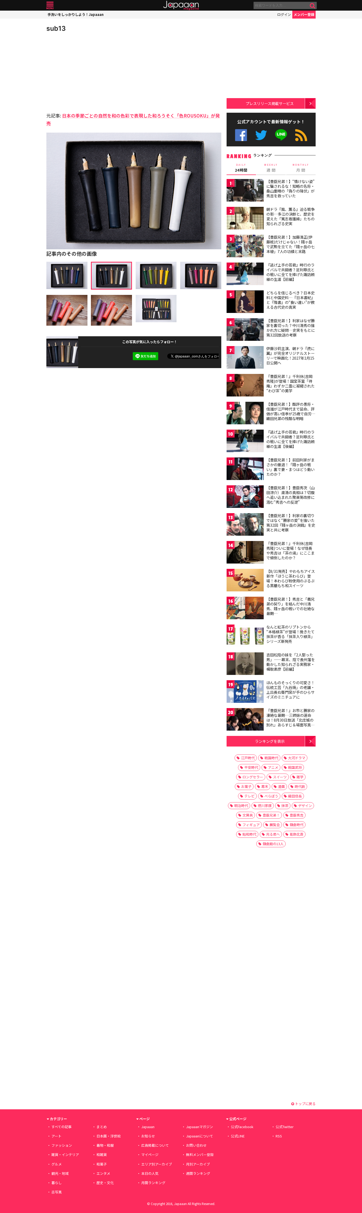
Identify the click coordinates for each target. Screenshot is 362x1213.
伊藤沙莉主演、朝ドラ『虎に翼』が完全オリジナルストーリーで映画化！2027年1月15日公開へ (290, 355)
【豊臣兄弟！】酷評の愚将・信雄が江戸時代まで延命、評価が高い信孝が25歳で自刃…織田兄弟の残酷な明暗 (290, 411)
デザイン (305, 805)
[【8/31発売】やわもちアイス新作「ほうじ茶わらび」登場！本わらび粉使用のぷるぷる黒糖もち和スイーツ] (245, 581)
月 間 (301, 168)
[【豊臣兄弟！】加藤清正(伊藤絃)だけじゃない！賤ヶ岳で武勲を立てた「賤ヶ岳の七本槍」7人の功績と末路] (245, 247)
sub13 (56, 28)
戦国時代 (271, 757)
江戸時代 (248, 757)
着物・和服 (105, 1145)
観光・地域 (60, 1173)
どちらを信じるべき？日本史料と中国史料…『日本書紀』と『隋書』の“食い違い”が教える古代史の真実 (290, 300)
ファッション (61, 1145)
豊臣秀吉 (296, 815)
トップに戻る (305, 1103)
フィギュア (251, 824)
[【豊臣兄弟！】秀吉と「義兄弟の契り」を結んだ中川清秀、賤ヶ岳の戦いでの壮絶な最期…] (245, 609)
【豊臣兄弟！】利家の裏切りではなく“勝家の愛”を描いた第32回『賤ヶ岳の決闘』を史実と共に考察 (290, 523)
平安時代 (251, 767)
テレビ (249, 796)
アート (56, 1135)
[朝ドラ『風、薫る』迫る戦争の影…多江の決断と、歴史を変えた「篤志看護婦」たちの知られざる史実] (245, 219)
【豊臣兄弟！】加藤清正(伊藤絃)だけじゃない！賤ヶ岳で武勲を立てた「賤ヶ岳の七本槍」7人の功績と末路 (290, 244)
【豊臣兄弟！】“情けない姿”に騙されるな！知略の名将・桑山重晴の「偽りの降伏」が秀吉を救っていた (290, 188)
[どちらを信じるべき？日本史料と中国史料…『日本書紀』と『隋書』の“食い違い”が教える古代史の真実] (245, 302)
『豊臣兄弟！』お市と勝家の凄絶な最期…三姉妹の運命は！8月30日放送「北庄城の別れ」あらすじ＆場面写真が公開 (290, 720)
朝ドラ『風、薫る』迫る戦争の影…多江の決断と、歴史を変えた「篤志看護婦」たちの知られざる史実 (290, 216)
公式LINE (281, 135)
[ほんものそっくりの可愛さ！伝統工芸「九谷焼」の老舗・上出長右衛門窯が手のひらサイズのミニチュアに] (245, 692)
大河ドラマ (296, 757)
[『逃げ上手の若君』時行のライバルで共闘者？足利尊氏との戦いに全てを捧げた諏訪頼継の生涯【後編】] (245, 442)
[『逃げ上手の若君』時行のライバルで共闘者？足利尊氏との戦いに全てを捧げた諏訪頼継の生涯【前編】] (245, 275)
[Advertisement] (90, 71)
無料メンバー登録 (200, 1154)
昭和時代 (249, 834)
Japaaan (181, 5)
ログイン (284, 14)
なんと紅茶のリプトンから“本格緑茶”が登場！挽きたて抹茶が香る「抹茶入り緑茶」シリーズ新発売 (290, 634)
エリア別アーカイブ (156, 1164)
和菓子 (101, 1164)
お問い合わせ (196, 1145)
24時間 (241, 168)
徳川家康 (265, 805)
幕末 (264, 786)
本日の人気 (149, 1173)
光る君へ (273, 834)
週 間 (271, 168)
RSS (301, 135)
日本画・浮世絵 (108, 1135)
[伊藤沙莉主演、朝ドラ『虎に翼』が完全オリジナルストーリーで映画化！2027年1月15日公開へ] (245, 358)
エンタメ (103, 1173)
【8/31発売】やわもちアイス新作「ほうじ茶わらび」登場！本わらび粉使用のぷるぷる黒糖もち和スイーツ (290, 578)
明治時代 (241, 805)
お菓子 (246, 786)
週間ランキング (198, 1173)
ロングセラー (252, 776)
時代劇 (300, 786)
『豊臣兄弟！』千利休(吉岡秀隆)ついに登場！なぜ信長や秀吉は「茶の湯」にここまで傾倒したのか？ (290, 550)
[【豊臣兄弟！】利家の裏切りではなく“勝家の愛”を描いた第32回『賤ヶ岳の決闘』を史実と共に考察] (245, 525)
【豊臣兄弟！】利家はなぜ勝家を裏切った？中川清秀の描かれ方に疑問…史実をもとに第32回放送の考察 (290, 328)
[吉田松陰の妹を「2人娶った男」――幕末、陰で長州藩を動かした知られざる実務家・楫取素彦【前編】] (245, 664)
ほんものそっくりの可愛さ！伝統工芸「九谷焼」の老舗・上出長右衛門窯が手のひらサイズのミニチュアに (290, 690)
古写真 (56, 1191)
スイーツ (280, 776)
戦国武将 (295, 767)
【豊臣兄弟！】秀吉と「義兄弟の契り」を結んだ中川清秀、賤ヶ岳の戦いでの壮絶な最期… (290, 606)
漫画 (281, 786)
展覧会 (275, 824)
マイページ (149, 1154)
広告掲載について (155, 1145)
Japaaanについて (199, 1135)
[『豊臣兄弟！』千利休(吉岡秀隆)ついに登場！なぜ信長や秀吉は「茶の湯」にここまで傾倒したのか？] (245, 553)
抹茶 (284, 805)
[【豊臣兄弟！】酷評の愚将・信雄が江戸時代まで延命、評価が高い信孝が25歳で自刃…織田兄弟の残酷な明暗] (245, 414)
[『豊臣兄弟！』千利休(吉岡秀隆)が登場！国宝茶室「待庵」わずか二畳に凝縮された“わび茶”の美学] (245, 386)
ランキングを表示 (270, 741)
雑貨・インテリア (65, 1154)
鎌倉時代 (296, 824)
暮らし (56, 1182)
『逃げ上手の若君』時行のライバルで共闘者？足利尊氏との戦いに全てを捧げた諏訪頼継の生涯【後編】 (290, 439)
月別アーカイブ (198, 1164)
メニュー (50, 5)
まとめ (101, 1126)
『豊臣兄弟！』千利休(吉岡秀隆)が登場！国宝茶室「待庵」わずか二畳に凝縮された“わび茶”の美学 (290, 383)
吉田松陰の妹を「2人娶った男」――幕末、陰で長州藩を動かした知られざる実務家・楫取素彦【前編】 (290, 662)
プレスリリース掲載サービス (270, 103)
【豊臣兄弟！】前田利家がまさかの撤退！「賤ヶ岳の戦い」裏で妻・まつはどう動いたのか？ (290, 467)
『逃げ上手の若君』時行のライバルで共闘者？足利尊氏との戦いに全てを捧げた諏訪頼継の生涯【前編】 (290, 272)
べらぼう (271, 796)
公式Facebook (241, 135)
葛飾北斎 (296, 834)
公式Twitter (261, 135)
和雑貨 (101, 1154)
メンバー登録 (304, 14)
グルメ (56, 1164)
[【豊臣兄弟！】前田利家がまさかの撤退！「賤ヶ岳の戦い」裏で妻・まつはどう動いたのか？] (245, 469)
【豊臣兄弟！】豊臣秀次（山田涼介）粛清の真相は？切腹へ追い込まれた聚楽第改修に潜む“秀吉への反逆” (290, 495)
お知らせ (148, 1135)
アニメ (273, 767)
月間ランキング (153, 1182)
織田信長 (295, 796)
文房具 (247, 815)
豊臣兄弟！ (271, 815)
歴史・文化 (105, 1182)
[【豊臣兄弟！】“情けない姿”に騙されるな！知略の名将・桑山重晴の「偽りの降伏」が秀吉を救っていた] (245, 191)
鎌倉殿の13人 (273, 843)
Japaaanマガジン (199, 1126)
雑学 (300, 776)
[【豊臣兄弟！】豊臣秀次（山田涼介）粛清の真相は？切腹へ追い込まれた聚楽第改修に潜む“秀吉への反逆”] (245, 497)
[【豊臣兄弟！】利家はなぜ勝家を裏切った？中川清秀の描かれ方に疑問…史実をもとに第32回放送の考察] (245, 330)
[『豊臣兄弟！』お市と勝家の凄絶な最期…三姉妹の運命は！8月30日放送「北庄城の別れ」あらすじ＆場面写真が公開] (245, 720)
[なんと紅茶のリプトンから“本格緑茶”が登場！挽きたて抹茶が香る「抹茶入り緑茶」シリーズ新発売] (245, 637)
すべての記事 (61, 1126)
